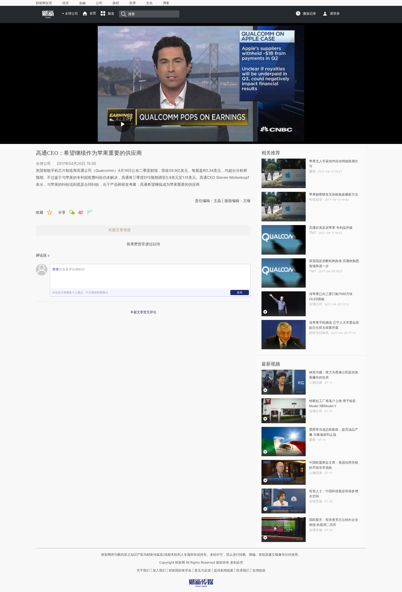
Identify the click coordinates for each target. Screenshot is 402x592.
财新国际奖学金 (179, 570)
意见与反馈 (202, 570)
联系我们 (242, 570)
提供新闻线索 (223, 570)
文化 (149, 3)
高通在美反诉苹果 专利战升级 (330, 227)
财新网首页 (44, 3)
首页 (93, 13)
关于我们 (143, 570)
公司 (99, 3)
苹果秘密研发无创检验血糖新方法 (333, 194)
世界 (132, 3)
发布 (239, 292)
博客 (166, 3)
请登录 (335, 13)
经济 (65, 3)
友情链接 (258, 570)
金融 (82, 3)
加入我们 (159, 570)
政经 (116, 3)
